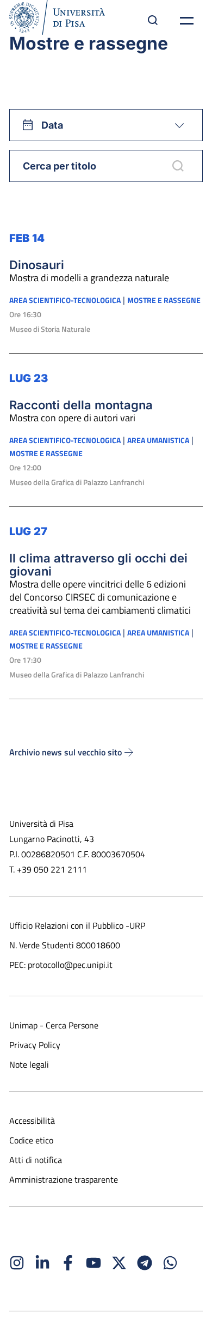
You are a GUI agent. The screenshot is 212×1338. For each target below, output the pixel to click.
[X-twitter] (119, 1262)
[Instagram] (16, 1262)
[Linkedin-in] (42, 1262)
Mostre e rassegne (164, 300)
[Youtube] (93, 1262)
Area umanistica (158, 440)
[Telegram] (144, 1262)
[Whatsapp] (170, 1262)
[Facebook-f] (68, 1262)
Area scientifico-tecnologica (65, 300)
